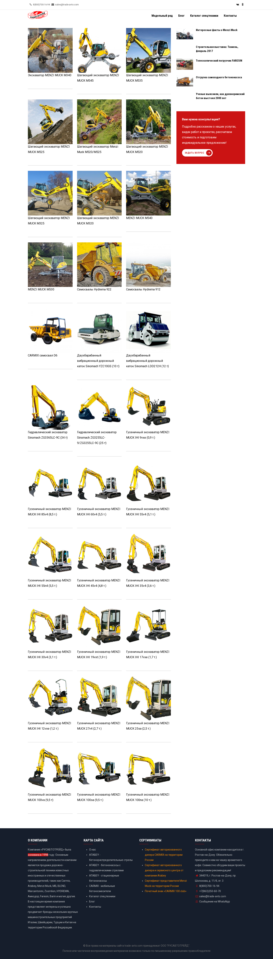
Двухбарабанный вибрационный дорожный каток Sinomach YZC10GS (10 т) (98, 361)
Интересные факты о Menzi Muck (216, 30)
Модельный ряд (162, 15)
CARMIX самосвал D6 (42, 355)
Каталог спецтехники (204, 15)
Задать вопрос (194, 153)
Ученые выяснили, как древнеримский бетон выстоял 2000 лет (220, 96)
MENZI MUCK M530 (41, 289)
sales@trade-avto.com (212, 896)
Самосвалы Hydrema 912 (143, 289)
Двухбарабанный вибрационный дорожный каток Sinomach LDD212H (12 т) (147, 361)
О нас (92, 849)
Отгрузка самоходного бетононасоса (219, 77)
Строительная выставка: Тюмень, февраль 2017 (217, 49)
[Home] (38, 16)
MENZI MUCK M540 (139, 218)
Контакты (230, 15)
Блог (181, 15)
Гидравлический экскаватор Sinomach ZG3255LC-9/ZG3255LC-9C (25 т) (97, 437)
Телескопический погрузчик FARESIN (219, 60)
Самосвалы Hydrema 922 (94, 289)
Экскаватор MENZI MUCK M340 (49, 75)
